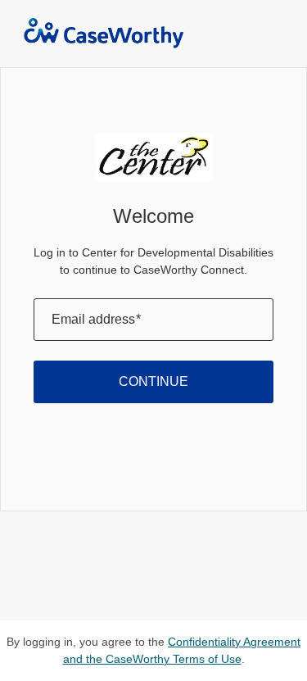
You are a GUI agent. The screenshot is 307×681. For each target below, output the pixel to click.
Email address (96, 319)
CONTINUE (153, 381)
